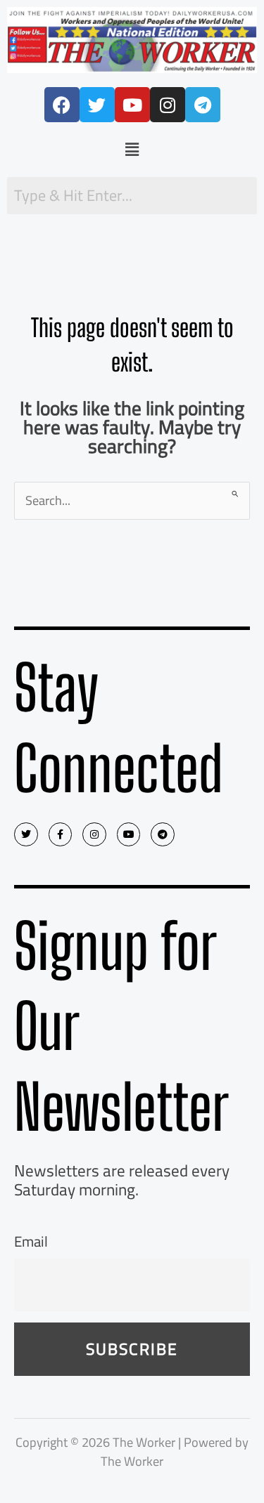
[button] (132, 149)
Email (31, 1241)
